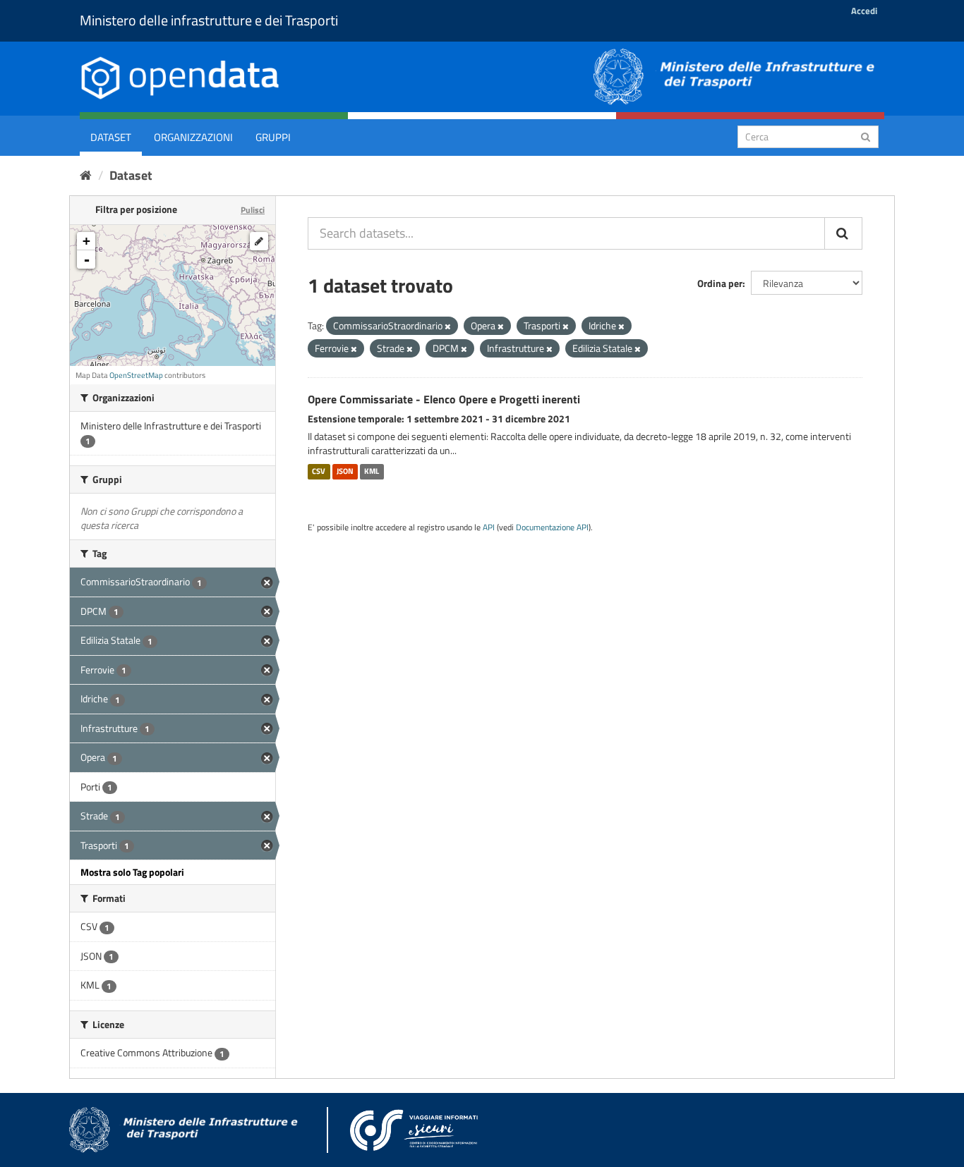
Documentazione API (552, 527)
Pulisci (253, 209)
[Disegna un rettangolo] (259, 241)
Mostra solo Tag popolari (132, 871)
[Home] (86, 175)
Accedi (864, 11)
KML (371, 471)
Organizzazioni (193, 137)
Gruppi (273, 137)
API (489, 527)
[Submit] (866, 136)
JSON (345, 471)
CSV (318, 471)
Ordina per (719, 283)
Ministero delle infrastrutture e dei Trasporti (209, 20)
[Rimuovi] (448, 326)
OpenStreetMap (136, 375)
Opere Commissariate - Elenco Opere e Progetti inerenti (444, 399)
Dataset (110, 137)
